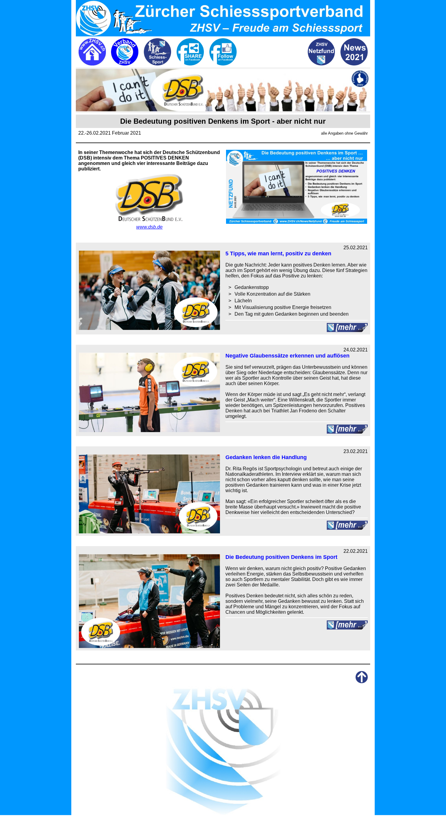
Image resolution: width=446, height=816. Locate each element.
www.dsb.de (149, 227)
